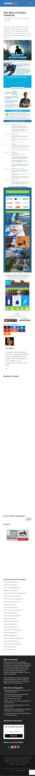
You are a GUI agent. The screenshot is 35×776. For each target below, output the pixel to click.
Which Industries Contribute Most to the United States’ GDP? (17, 691)
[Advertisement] (17, 444)
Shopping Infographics (10, 635)
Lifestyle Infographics (10, 619)
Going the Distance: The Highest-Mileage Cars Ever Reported (18, 714)
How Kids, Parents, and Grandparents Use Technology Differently (17, 695)
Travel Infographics (9, 647)
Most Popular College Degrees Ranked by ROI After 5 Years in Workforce (18, 710)
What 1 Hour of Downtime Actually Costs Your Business (18, 702)
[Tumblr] (21, 330)
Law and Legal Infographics (12, 616)
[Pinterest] (7, 330)
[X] (7, 327)
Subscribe (13, 736)
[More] (7, 333)
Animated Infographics (10, 582)
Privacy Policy (21, 764)
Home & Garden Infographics (12, 610)
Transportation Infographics (12, 644)
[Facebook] (14, 327)
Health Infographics (9, 604)
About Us (8, 762)
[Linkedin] (21, 327)
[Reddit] (14, 330)
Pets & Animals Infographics (12, 630)
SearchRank (9, 354)
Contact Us (16, 762)
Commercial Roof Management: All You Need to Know (17, 706)
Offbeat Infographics (10, 624)
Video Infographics (9, 649)
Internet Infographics (10, 613)
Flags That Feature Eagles (13, 698)
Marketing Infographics (10, 621)
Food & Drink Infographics (11, 602)
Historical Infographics (10, 607)
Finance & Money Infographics (13, 599)
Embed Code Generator (22, 760)
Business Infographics (10, 585)
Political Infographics (10, 633)
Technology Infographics (11, 641)
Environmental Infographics (12, 596)
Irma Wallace (9, 18)
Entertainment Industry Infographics (15, 593)
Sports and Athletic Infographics (13, 638)
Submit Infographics (10, 758)
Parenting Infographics (10, 627)
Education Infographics (10, 590)
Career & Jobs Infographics (12, 588)
